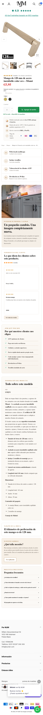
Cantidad (6, 104)
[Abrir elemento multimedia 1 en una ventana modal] (21, 39)
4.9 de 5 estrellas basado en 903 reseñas (21, 15)
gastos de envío (20, 89)
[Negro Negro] (10, 99)
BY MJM (18, 711)
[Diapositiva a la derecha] (39, 39)
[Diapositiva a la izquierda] (4, 39)
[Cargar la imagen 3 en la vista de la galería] (21, 65)
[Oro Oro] (5, 99)
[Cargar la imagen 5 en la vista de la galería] (37, 65)
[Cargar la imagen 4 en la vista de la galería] (29, 65)
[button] (3, 4)
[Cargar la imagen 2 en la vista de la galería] (13, 65)
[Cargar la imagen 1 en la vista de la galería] (5, 65)
